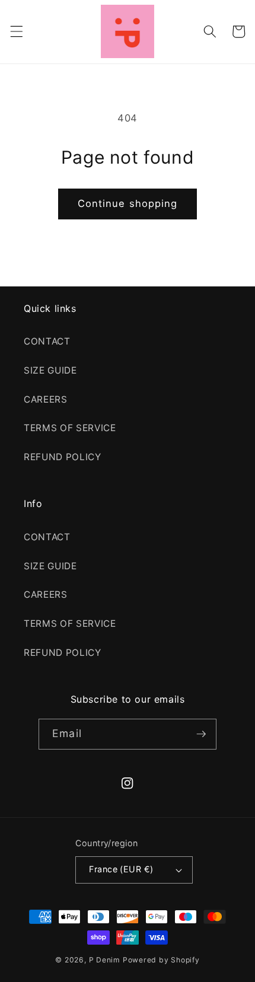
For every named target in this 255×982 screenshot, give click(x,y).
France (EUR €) (121, 869)
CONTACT (47, 341)
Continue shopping (128, 203)
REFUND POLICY (62, 457)
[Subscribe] (201, 734)
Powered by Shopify (161, 959)
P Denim (104, 959)
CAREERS (46, 399)
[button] (16, 31)
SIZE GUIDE (50, 370)
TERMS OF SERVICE (70, 427)
